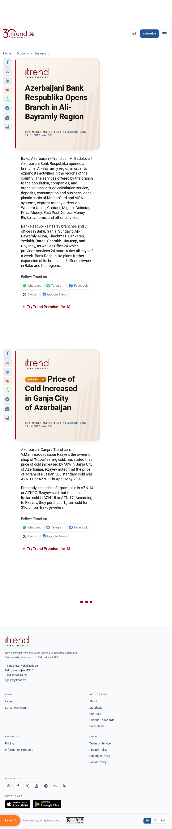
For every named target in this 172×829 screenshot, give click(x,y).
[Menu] (164, 33)
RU (163, 820)
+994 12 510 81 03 (16, 675)
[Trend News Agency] (17, 641)
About (93, 701)
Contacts (95, 713)
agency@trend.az (15, 680)
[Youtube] (36, 786)
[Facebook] (18, 786)
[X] (27, 786)
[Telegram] (46, 786)
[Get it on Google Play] (47, 804)
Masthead (96, 707)
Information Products (19, 749)
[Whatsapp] (9, 786)
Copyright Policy (100, 755)
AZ (155, 820)
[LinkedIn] (55, 786)
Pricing (9, 743)
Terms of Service (100, 743)
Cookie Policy (98, 762)
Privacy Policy (98, 749)
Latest (9, 701)
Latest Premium (15, 707)
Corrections (96, 726)
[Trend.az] (18, 33)
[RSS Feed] (64, 786)
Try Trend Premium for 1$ (48, 307)
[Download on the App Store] (17, 804)
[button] (7, 62)
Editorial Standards (101, 720)
